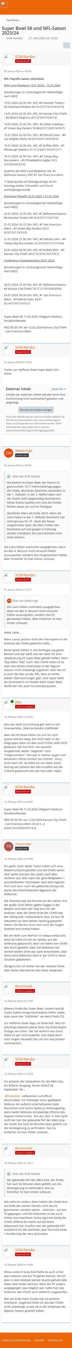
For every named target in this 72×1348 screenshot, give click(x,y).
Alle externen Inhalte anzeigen (36, 409)
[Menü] (67, 5)
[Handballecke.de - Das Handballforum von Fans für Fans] (4, 5)
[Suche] (48, 5)
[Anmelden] (57, 5)
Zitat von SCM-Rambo (26, 476)
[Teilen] (66, 45)
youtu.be (57, 389)
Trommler (13, 1096)
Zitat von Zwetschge (25, 601)
